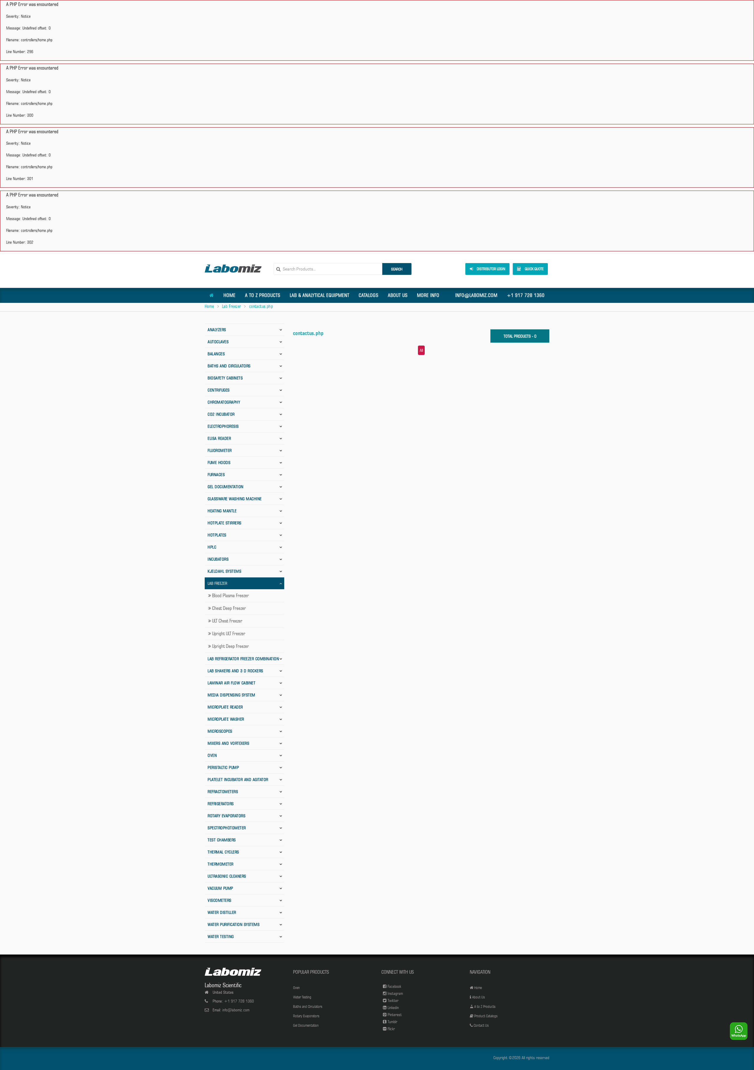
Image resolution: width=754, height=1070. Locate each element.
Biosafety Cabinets (225, 378)
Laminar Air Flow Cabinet (231, 683)
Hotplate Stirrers (225, 523)
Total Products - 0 (520, 336)
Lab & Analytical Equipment (319, 295)
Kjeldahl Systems (224, 571)
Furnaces (216, 474)
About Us (398, 295)
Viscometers (220, 900)
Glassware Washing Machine (235, 498)
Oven (212, 755)
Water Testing (221, 936)
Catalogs (368, 295)
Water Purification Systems (233, 924)
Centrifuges (219, 390)
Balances (216, 353)
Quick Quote (533, 268)
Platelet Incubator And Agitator (238, 779)
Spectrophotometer (227, 827)
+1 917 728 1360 (526, 295)
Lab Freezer (231, 306)
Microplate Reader (225, 707)
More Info (428, 295)
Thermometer (221, 864)
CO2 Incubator (221, 414)
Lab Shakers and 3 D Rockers (235, 670)
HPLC (212, 547)
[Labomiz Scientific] (233, 269)
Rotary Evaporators (226, 815)
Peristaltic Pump (223, 767)
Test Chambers (222, 840)
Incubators (218, 559)
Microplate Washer (226, 719)
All (421, 350)
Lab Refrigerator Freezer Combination (243, 658)
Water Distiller (222, 912)
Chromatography (224, 402)
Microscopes (220, 731)
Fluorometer (220, 450)
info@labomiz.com (476, 295)
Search (396, 269)
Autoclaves (218, 341)
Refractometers (223, 791)
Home (230, 295)
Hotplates (217, 535)
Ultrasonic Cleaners (227, 876)
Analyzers (217, 329)
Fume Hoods (219, 462)
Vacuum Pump (220, 888)
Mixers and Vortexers (228, 743)
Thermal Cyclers (223, 852)
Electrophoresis (223, 426)
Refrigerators (221, 803)
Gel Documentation (226, 486)
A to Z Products (262, 295)
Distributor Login (490, 268)
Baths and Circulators (229, 366)
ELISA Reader (219, 438)
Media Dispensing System (231, 695)
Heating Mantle (222, 510)
